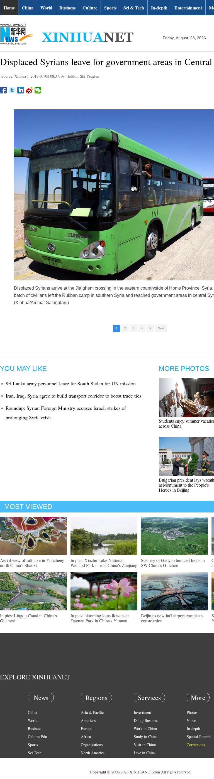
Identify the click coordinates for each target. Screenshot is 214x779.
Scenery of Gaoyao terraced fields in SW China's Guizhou (173, 562)
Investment (142, 712)
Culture (89, 7)
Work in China (145, 728)
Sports (110, 7)
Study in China (145, 736)
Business (67, 7)
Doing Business (146, 720)
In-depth (159, 7)
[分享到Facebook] (3, 90)
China (27, 7)
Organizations (92, 744)
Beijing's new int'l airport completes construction (172, 618)
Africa (86, 736)
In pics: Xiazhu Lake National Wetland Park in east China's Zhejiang (103, 562)
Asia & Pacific (92, 712)
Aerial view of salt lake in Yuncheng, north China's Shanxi (32, 562)
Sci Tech (35, 752)
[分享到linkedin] (20, 90)
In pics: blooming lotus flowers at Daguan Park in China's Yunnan (99, 618)
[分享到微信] (38, 90)
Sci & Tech (133, 7)
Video (191, 720)
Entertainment (188, 7)
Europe (86, 728)
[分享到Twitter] (12, 90)
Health (33, 760)
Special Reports (199, 736)
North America (92, 752)
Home (9, 7)
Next (161, 328)
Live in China (144, 752)
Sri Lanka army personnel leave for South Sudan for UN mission (71, 383)
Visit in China (145, 744)
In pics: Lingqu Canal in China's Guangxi (28, 618)
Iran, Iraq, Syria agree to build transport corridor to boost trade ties (73, 395)
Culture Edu (37, 736)
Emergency (143, 760)
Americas (88, 720)
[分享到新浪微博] (29, 90)
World (46, 7)
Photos (192, 712)
